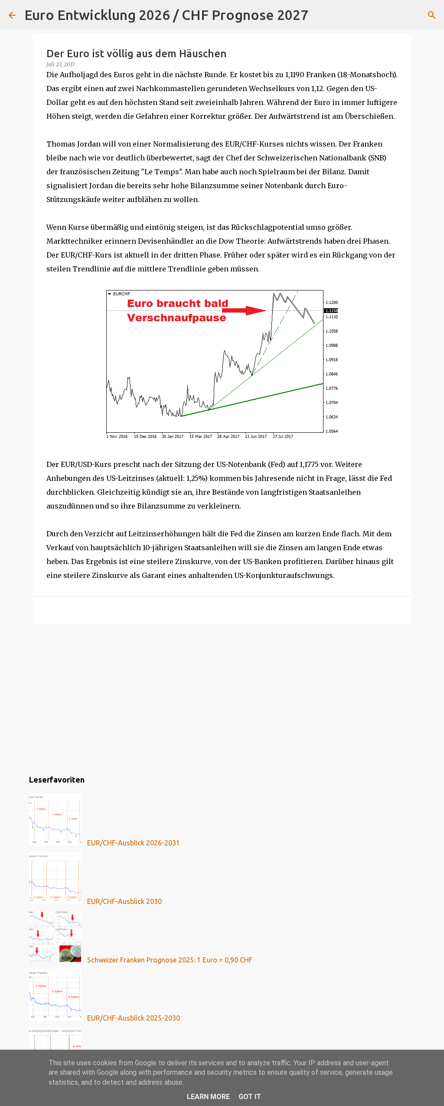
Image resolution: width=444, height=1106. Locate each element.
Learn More (208, 1097)
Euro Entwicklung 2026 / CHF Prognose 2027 (166, 15)
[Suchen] (320, 15)
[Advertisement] (222, 698)
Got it (249, 1097)
